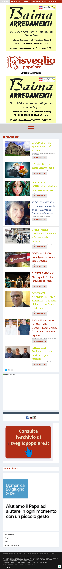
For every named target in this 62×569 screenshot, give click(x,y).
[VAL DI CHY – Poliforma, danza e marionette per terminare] (17, 352)
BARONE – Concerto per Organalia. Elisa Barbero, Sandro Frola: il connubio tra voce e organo (44, 328)
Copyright (23, 565)
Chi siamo (6, 562)
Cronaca (41, 216)
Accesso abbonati (9, 534)
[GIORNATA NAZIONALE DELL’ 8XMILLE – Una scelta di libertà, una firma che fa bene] (17, 299)
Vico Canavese (47, 216)
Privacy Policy (31, 565)
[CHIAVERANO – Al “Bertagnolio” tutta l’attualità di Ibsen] (17, 280)
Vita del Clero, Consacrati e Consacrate (44, 1)
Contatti (13, 562)
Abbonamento (21, 562)
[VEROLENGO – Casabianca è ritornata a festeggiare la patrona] (17, 235)
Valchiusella (51, 362)
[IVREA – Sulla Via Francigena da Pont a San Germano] (17, 259)
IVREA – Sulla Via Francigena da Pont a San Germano (43, 257)
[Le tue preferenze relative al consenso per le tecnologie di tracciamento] (59, 566)
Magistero (5, 1)
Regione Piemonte (43, 311)
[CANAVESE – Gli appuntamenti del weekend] (17, 148)
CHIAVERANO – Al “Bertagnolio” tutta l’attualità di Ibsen (43, 277)
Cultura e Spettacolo (44, 153)
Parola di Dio (15, 1)
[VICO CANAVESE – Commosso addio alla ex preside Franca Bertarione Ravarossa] (17, 213)
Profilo (6, 541)
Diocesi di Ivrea (52, 153)
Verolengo (50, 244)
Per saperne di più (39, 157)
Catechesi (26, 1)
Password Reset (8, 565)
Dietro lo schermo (52, 193)
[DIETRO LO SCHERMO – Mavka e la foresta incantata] (17, 188)
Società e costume (36, 154)
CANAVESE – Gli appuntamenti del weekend (41, 146)
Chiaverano (42, 284)
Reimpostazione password (12, 545)
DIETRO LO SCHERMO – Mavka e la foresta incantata (44, 186)
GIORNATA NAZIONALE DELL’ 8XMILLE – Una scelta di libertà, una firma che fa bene (44, 300)
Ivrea (41, 264)
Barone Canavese (43, 338)
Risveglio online (9, 538)
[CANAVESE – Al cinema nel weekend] (17, 170)
